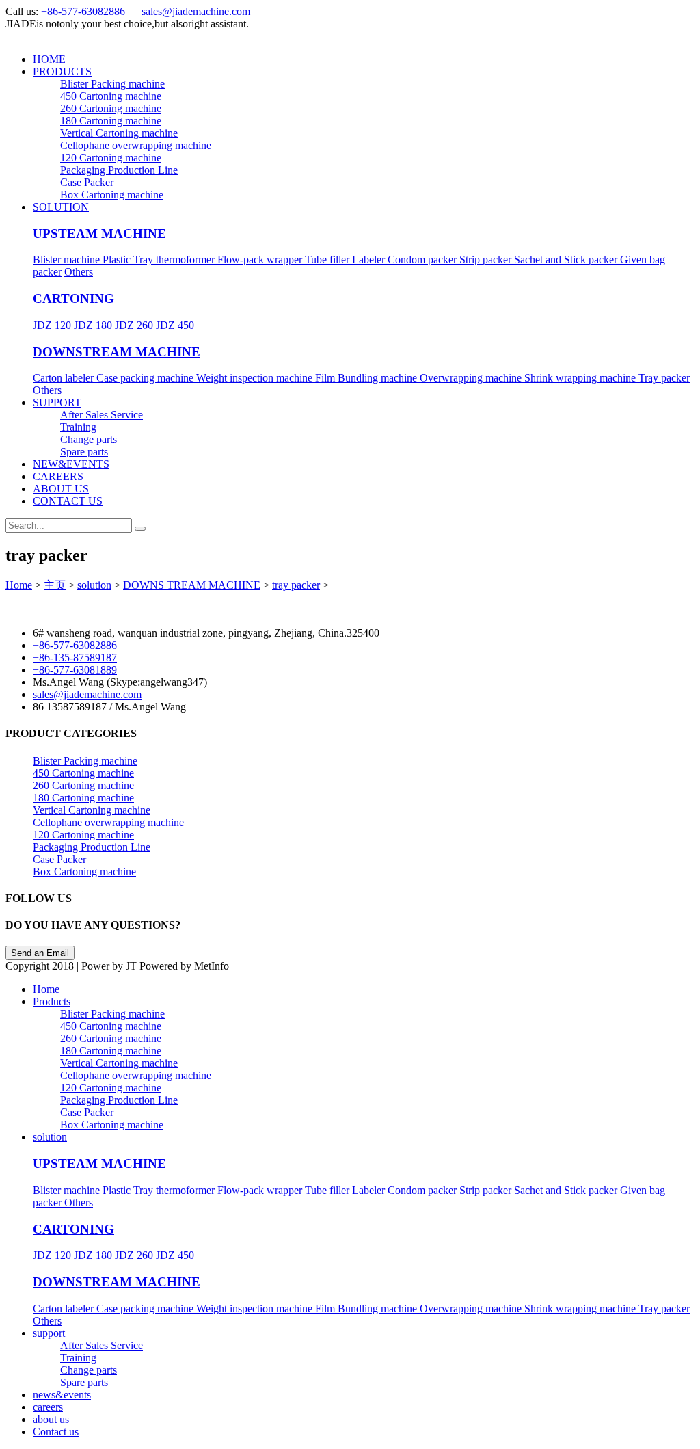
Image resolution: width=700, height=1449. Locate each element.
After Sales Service (101, 415)
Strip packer (486, 259)
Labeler (370, 259)
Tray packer (664, 378)
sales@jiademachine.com (196, 11)
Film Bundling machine (367, 378)
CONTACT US (68, 501)
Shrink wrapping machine (581, 378)
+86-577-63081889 (75, 670)
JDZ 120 (53, 325)
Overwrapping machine (472, 378)
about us (51, 1419)
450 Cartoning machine (110, 96)
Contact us (56, 1431)
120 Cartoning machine (110, 157)
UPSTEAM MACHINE (99, 233)
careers (48, 1407)
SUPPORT (57, 402)
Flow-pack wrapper (261, 259)
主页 (55, 585)
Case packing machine (146, 378)
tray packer (296, 585)
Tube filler (328, 259)
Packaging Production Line (119, 170)
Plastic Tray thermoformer (160, 259)
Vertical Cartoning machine (119, 133)
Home (18, 585)
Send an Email (40, 953)
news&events (62, 1394)
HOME (49, 59)
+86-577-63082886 (83, 11)
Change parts (88, 439)
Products (51, 1001)
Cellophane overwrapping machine (135, 145)
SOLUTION (61, 207)
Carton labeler (64, 378)
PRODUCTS (62, 71)
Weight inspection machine (255, 378)
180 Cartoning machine (110, 121)
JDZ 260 (135, 325)
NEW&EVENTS (71, 464)
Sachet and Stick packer (567, 259)
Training (78, 427)
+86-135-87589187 (75, 657)
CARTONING (73, 298)
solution (94, 585)
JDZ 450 (175, 325)
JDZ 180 (94, 325)
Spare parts (84, 451)
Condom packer (423, 259)
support (49, 1333)
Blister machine (68, 259)
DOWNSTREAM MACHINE (116, 352)
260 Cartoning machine (110, 108)
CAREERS (58, 476)
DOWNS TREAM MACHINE (191, 585)
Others (78, 272)
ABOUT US (61, 488)
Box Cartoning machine (111, 194)
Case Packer (86, 182)
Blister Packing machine (112, 84)
